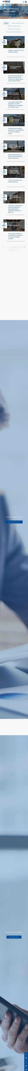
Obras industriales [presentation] (14, 29)
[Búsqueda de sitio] (26, 1054)
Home (5, 14)
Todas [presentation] (6, 23)
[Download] (26, 1065)
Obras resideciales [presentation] (18, 23)
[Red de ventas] (26, 1058)
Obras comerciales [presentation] (14, 26)
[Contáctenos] (26, 1069)
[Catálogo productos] (26, 1061)
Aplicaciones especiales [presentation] (14, 32)
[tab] (6, 23)
